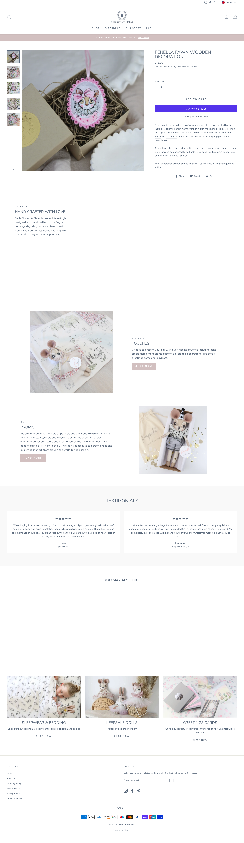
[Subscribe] (171, 781)
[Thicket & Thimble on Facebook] (132, 791)
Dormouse (171, 136)
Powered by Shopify (122, 830)
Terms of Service (15, 798)
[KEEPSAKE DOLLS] (122, 697)
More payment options (196, 116)
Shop (96, 28)
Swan (158, 136)
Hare (221, 132)
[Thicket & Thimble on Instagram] (126, 791)
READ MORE (33, 458)
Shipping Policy (14, 783)
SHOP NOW (144, 366)
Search (10, 773)
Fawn (228, 132)
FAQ (149, 28)
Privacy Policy (13, 793)
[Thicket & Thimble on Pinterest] (139, 791)
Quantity (161, 81)
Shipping (172, 66)
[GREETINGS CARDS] (200, 697)
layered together (217, 148)
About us (11, 778)
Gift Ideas (113, 28)
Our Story (133, 28)
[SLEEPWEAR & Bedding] (44, 697)
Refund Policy (13, 788)
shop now (44, 736)
